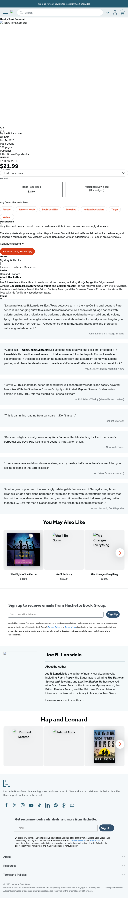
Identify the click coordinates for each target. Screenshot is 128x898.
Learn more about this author (63, 700)
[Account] (115, 12)
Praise (3, 296)
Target (115, 209)
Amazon (7, 209)
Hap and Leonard (10, 274)
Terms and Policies (14, 875)
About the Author (10, 277)
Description (7, 221)
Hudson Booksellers (94, 209)
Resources (9, 866)
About (7, 857)
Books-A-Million (50, 209)
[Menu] (5, 12)
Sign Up (113, 614)
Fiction (4, 267)
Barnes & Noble (26, 209)
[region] (64, 555)
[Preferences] (107, 12)
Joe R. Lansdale (13, 133)
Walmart (7, 217)
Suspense (30, 267)
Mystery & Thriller (10, 260)
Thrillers (16, 267)
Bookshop (71, 209)
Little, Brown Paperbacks (14, 154)
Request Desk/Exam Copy (17, 251)
